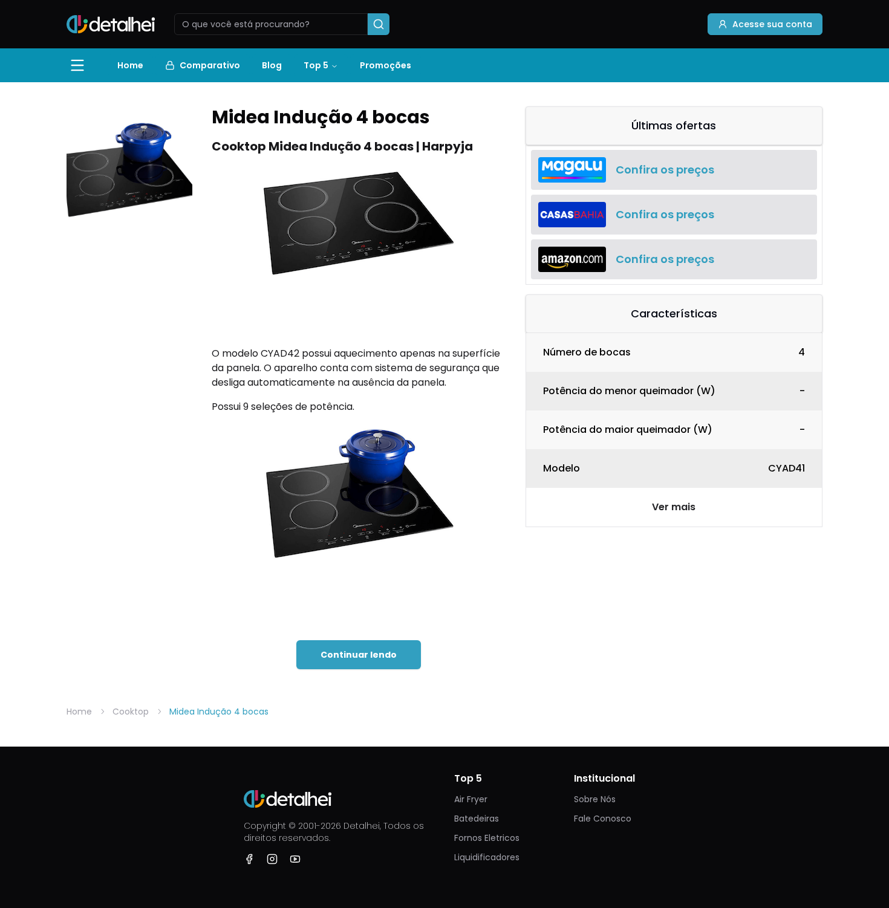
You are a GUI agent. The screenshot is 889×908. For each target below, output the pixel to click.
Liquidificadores (486, 857)
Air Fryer (470, 799)
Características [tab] (674, 313)
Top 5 (316, 65)
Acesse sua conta (772, 24)
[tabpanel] (674, 215)
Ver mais (673, 507)
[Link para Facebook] (249, 859)
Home (130, 65)
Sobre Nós (595, 799)
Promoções (385, 65)
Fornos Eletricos (486, 838)
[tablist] (674, 125)
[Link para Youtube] (295, 859)
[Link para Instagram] (272, 859)
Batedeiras (476, 818)
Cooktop (130, 711)
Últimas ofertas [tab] (673, 125)
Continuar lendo (359, 655)
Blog (272, 65)
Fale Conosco (602, 818)
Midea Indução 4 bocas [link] (219, 711)
